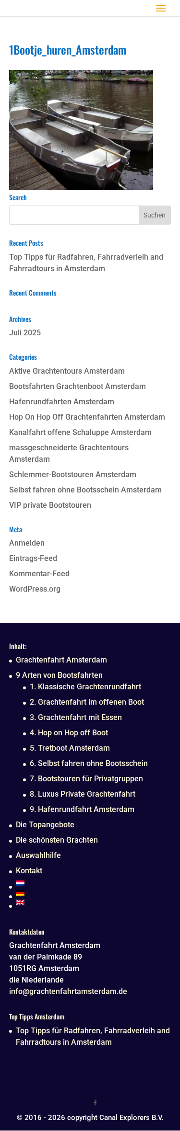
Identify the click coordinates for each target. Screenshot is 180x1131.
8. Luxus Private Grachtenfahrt (82, 794)
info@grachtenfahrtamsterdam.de (68, 991)
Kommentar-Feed (39, 573)
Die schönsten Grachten (57, 840)
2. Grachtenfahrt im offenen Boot (87, 702)
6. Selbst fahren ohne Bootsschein (89, 763)
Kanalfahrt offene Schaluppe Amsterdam (80, 432)
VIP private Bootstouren (50, 505)
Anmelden (27, 543)
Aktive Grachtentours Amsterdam (67, 371)
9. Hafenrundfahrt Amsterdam (82, 809)
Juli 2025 (25, 332)
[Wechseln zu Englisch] (82, 902)
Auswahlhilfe (38, 855)
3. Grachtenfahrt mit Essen (76, 717)
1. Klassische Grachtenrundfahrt (85, 686)
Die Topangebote (45, 824)
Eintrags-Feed (33, 558)
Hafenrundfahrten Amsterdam (61, 401)
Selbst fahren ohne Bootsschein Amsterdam (85, 489)
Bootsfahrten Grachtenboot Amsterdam (77, 386)
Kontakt (29, 870)
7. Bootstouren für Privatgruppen (86, 778)
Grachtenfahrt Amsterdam (61, 659)
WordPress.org (34, 589)
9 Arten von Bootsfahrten (59, 675)
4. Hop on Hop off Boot (69, 732)
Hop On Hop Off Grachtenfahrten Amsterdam (87, 417)
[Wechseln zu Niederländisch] (82, 883)
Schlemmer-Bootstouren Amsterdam (72, 474)
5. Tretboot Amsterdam (70, 748)
